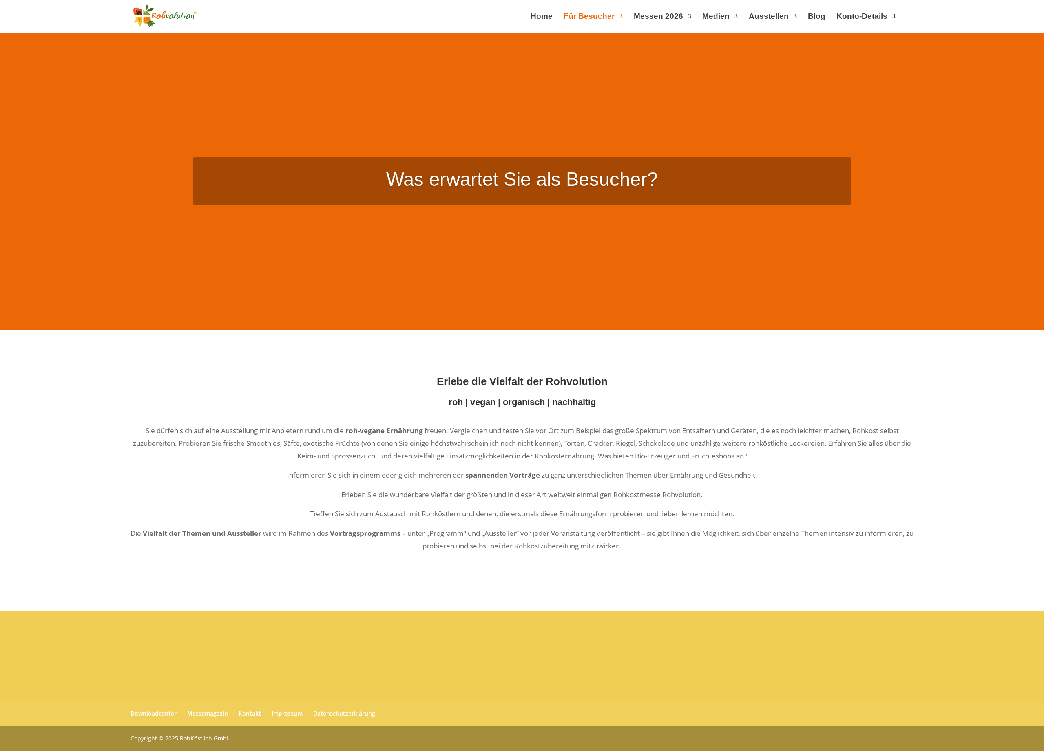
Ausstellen (769, 16)
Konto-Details (861, 16)
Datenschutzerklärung (344, 713)
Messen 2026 (658, 16)
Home (542, 16)
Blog (816, 16)
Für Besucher (589, 16)
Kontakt (250, 713)
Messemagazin (207, 713)
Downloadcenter (153, 713)
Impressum (287, 713)
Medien (716, 16)
